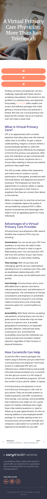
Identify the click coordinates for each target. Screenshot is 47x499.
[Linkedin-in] (6, 481)
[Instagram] (18, 481)
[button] (23, 71)
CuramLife (21, 103)
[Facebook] (12, 481)
